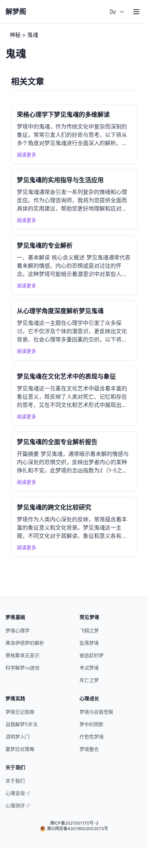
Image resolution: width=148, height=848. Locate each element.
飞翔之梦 (89, 630)
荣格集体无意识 (22, 655)
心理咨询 (15, 793)
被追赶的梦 (92, 655)
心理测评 (15, 805)
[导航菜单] (136, 12)
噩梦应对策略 (20, 749)
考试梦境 (89, 668)
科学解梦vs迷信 (23, 668)
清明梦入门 (18, 736)
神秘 (15, 34)
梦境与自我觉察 (96, 712)
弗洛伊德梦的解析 (25, 643)
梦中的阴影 (92, 724)
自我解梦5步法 (22, 724)
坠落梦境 (89, 643)
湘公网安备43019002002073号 (77, 828)
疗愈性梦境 (92, 736)
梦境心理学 (18, 630)
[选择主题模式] (117, 11)
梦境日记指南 (20, 712)
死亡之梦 (89, 680)
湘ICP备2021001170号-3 (74, 823)
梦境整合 (89, 749)
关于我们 (15, 781)
